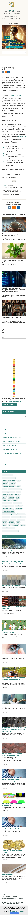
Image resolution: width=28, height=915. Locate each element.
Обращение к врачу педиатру (10, 828)
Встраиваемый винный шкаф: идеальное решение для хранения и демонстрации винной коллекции (14, 729)
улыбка (4, 525)
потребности (10, 505)
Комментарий (5, 342)
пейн (4, 505)
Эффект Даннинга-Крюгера (11, 317)
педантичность (17, 503)
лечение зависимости (8, 494)
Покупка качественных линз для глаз (13, 655)
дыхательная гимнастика (15, 489)
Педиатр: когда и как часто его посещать (14, 705)
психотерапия (21, 514)
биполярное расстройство (9, 480)
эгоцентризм (11, 528)
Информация (5, 556)
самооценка (5, 519)
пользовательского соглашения (16, 911)
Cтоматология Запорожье (17, 95)
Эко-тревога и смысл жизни (12, 422)
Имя (3, 332)
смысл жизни (21, 519)
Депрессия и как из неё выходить (13, 437)
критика (18, 491)
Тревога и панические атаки (12, 461)
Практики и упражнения (11, 464)
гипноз (18, 486)
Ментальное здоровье (11, 445)
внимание (5, 483)
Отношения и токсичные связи (13, 453)
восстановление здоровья (9, 486)
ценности (23, 525)
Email (3, 337)
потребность (19, 505)
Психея (11, 10)
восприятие (12, 483)
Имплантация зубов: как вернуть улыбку (14, 585)
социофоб (11, 522)
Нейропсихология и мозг (11, 426)
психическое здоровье (8, 508)
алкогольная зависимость (9, 477)
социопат (5, 522)
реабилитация (6, 517)
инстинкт (5, 491)
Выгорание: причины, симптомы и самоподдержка (14, 234)
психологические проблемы (9, 514)
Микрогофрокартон (7, 874)
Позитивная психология (11, 429)
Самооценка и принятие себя (12, 441)
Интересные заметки (7, 475)
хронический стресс (13, 525)
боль (14, 181)
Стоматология (22, 136)
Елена (4, 185)
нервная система (6, 500)
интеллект (11, 491)
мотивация (11, 497)
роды (23, 517)
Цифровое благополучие (11, 449)
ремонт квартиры (16, 517)
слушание (13, 519)
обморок (15, 500)
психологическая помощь (8, 511)
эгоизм (4, 528)
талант (18, 522)
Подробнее (5, 111)
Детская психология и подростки (13, 433)
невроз (17, 497)
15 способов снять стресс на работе (12, 261)
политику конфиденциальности (15, 401)
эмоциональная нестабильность (10, 530)
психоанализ (19, 508)
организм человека (7, 503)
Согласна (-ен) (14, 913)
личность (17, 494)
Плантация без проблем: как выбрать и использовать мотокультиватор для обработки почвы (13, 679)
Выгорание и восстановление (12, 457)
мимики (4, 497)
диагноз (4, 489)
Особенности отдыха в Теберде (11, 550)
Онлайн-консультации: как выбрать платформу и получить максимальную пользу (13, 289)
